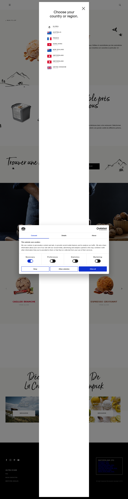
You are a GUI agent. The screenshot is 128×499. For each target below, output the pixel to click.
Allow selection (64, 269)
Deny (35, 269)
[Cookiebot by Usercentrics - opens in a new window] (98, 228)
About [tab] (94, 235)
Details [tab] (64, 235)
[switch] (53, 261)
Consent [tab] (34, 235)
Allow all (93, 269)
